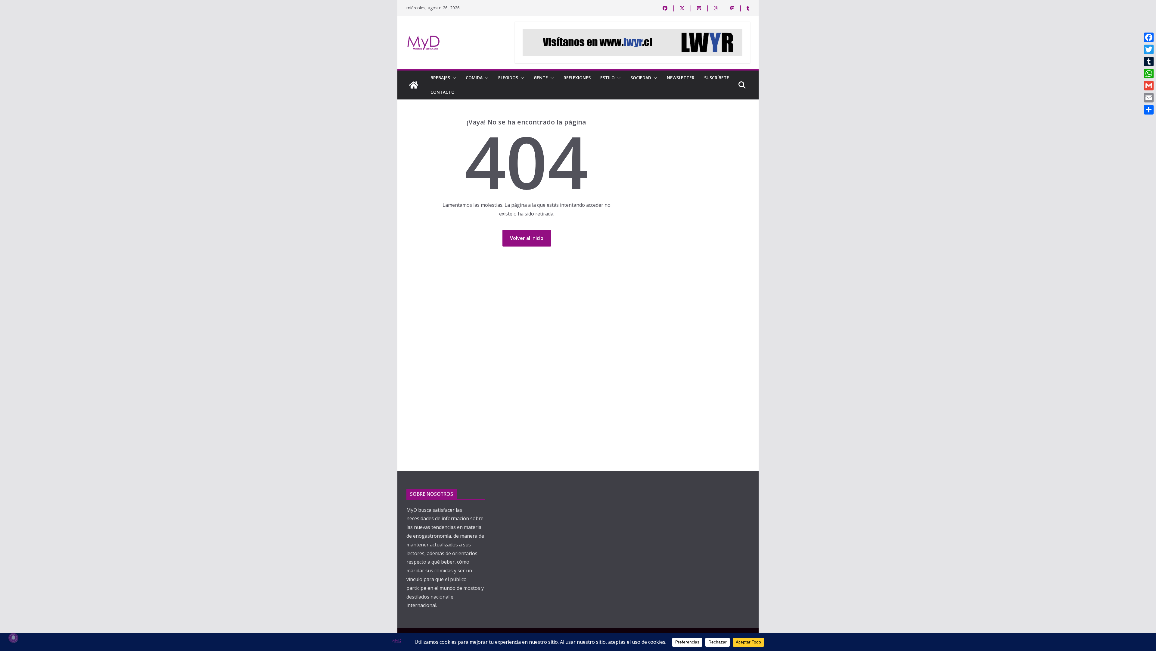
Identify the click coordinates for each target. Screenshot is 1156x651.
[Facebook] (1149, 37)
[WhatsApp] (1149, 74)
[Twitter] (1149, 49)
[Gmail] (1149, 86)
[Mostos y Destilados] (413, 85)
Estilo (607, 77)
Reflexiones (577, 77)
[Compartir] (1149, 110)
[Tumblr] (1149, 61)
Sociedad (640, 77)
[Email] (1149, 98)
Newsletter (681, 77)
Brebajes (440, 77)
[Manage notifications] (13, 638)
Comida (474, 77)
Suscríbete (716, 77)
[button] (453, 78)
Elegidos (508, 77)
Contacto (442, 92)
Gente (541, 77)
